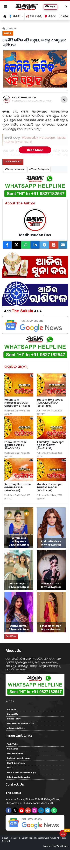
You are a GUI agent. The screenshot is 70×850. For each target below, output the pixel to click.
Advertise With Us (16, 728)
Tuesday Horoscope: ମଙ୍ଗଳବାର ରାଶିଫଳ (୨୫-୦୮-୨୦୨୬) (50, 403)
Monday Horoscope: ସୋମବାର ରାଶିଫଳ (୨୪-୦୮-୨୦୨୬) (49, 487)
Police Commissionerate (18, 758)
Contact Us (12, 714)
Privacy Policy (14, 719)
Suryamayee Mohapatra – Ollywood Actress (19, 541)
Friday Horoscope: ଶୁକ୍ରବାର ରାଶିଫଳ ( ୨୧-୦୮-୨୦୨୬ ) (15, 445)
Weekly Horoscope (15, 169)
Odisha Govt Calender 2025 (20, 723)
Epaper (52, 7)
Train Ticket (12, 744)
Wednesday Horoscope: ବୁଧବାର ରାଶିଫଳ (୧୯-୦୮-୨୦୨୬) (17, 403)
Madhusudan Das (35, 235)
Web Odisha (62, 846)
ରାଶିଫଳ (12, 28)
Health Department (16, 763)
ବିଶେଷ (52, 17)
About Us (11, 709)
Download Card (13, 162)
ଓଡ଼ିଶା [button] (16, 17)
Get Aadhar (12, 749)
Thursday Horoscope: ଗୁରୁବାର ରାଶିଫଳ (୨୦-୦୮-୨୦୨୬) (50, 445)
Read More (35, 150)
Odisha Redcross (15, 753)
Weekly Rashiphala (40, 169)
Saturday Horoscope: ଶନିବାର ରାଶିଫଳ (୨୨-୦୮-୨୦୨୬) (17, 487)
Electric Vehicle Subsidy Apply (21, 772)
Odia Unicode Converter (18, 777)
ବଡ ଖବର (35, 17)
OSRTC (10, 767)
